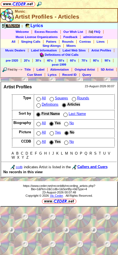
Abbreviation (59, 69)
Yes (58, 132)
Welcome (22, 31)
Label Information (44, 50)
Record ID (69, 74)
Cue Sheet (34, 74)
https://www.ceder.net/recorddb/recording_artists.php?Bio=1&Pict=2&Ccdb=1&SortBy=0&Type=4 (59, 187)
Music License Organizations (37, 37)
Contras (85, 41)
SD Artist (107, 69)
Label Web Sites (74, 50)
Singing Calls (30, 41)
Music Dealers (15, 50)
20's (27, 60)
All (13, 41)
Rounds (68, 41)
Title (27, 69)
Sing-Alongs (52, 45)
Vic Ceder (56, 195)
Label (40, 69)
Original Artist (85, 69)
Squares (61, 98)
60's (73, 60)
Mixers (71, 45)
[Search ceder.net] (39, 3)
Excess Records (46, 31)
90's (107, 60)
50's (61, 60)
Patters (51, 41)
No (71, 123)
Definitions (50, 104)
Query (86, 74)
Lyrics (52, 74)
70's (84, 60)
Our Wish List (73, 31)
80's (96, 60)
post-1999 (59, 64)
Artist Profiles (101, 50)
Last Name (77, 114)
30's (38, 60)
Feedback (70, 37)
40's (50, 60)
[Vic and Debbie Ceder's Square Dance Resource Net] (18, 3)
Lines (101, 41)
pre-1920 (12, 60)
